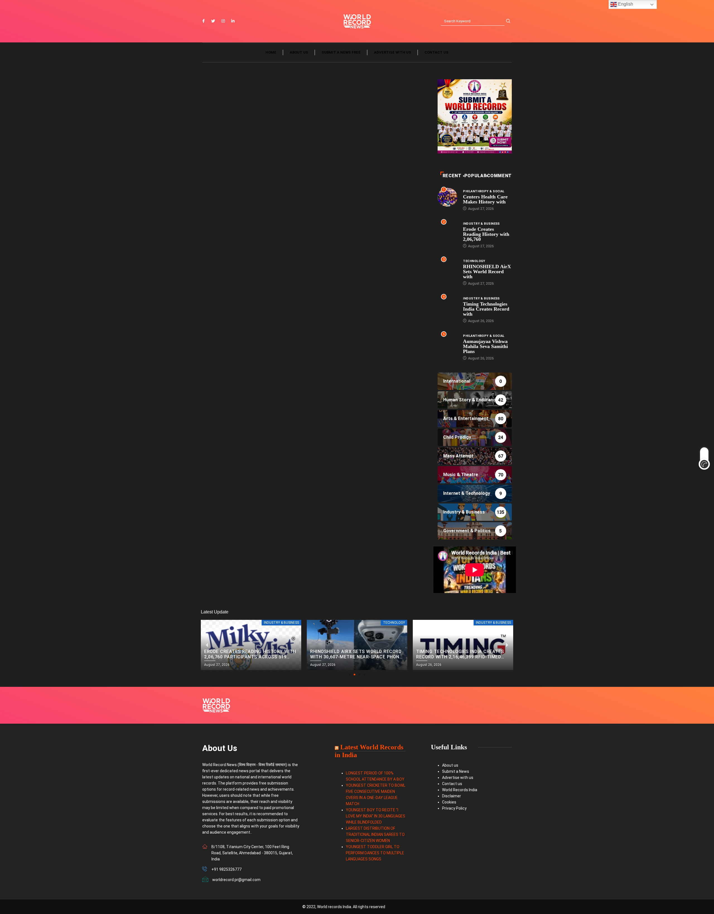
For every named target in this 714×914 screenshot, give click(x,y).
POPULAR (475, 175)
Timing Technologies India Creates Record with (486, 309)
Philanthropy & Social (483, 191)
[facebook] (203, 21)
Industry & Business (481, 223)
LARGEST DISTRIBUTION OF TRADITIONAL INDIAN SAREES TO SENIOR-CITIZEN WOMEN (375, 834)
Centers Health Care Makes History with (485, 199)
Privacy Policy (454, 808)
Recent (452, 175)
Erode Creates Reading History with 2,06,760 (486, 234)
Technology (474, 261)
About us (299, 52)
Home (271, 52)
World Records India (459, 790)
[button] (349, 674)
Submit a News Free (341, 52)
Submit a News (455, 771)
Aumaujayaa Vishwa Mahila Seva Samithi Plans (485, 346)
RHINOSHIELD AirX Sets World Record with (487, 271)
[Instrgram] (223, 21)
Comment (499, 175)
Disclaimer (451, 796)
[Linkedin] (233, 21)
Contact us (436, 52)
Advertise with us (392, 52)
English (625, 4)
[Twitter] (213, 21)
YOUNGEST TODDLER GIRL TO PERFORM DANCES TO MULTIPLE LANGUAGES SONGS (375, 853)
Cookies (449, 802)
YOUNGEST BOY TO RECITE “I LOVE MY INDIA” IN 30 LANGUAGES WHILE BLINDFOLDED (375, 816)
